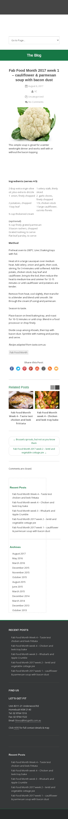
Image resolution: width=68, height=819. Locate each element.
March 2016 (18, 563)
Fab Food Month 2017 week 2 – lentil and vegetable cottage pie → (34, 450)
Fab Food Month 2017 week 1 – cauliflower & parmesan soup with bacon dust (35, 529)
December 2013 (20, 605)
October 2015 (19, 577)
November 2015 (21, 572)
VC (35, 91)
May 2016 (17, 558)
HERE (16, 727)
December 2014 (20, 596)
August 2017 (19, 553)
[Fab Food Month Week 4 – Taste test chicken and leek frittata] (21, 400)
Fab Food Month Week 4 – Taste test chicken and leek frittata (32, 495)
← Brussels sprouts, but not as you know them (34, 441)
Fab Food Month (18, 352)
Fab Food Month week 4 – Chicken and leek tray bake (47, 416)
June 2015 (17, 586)
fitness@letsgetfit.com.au (28, 720)
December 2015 (20, 567)
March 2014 (18, 600)
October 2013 (19, 610)
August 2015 (19, 582)
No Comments (35, 101)
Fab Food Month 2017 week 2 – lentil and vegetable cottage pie (34, 520)
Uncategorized (36, 96)
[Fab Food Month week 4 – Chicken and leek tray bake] (47, 400)
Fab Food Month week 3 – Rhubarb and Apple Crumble (33, 512)
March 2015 (18, 591)
